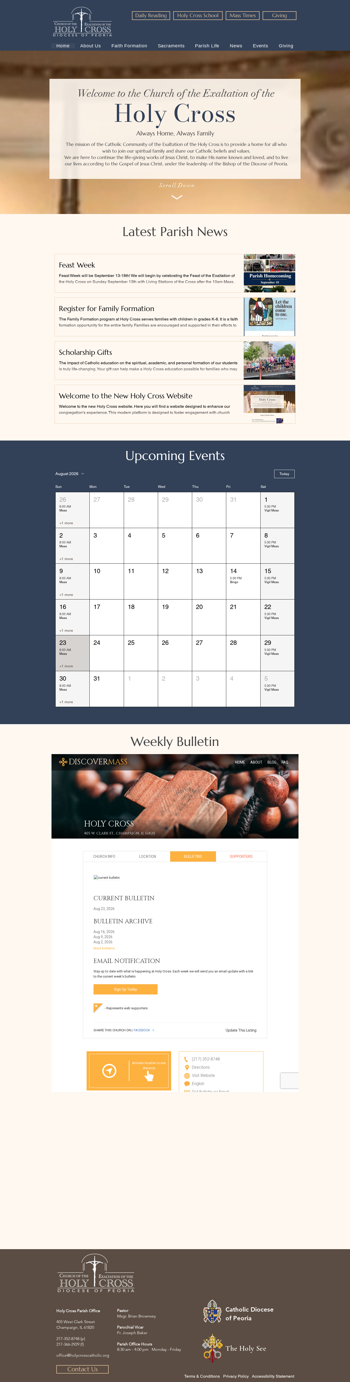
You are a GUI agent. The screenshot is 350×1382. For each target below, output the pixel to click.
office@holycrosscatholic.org (82, 1355)
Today (284, 474)
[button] (72, 510)
